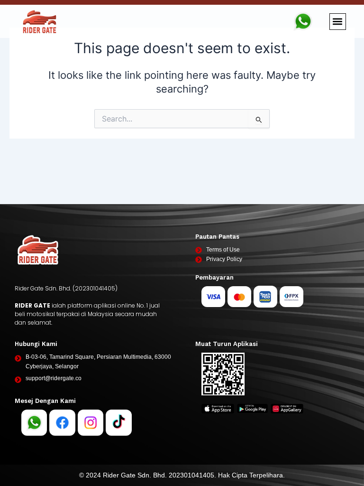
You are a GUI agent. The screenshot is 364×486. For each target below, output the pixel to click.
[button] (337, 21)
